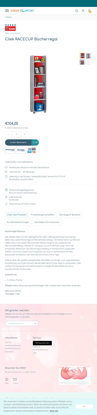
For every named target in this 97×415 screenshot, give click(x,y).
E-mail (15, 383)
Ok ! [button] (84, 406)
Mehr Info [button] (54, 411)
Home (8, 17)
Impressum (9, 352)
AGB (34, 353)
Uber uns (8, 342)
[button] (10, 25)
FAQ (6, 383)
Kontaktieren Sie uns (12, 348)
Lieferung (36, 347)
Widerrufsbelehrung (40, 350)
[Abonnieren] (36, 323)
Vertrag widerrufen (42, 343)
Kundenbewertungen (13, 345)
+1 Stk (35, 142)
